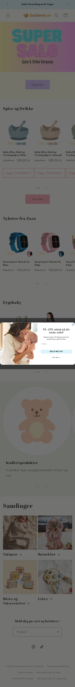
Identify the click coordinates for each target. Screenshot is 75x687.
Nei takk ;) (56, 357)
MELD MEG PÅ (56, 351)
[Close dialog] (73, 324)
